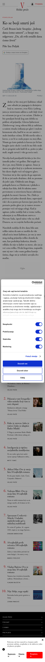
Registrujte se (11, 655)
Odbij (22, 378)
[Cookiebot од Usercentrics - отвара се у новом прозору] (32, 282)
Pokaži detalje (31, 356)
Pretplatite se (34, 655)
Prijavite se (21, 655)
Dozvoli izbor (22, 371)
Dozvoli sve (22, 364)
